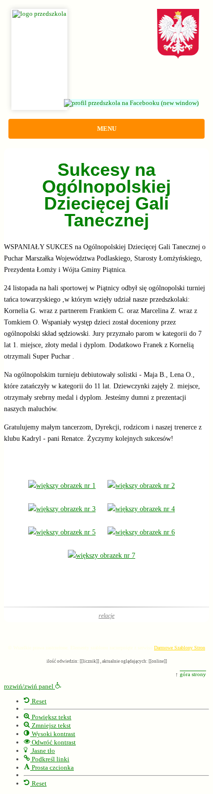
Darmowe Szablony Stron (179, 647)
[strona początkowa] (106, 8)
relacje (106, 616)
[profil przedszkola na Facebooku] (136, 103)
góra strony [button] (193, 674)
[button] (32, 686)
